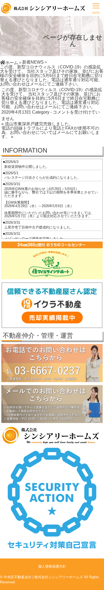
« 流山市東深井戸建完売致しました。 (37, 124)
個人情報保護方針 (52, 566)
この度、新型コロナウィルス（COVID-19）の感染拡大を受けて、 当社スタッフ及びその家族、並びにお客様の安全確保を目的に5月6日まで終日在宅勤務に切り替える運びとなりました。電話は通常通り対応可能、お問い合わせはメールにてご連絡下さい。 (51, 98)
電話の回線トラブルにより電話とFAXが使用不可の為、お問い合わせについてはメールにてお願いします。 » (50, 132)
